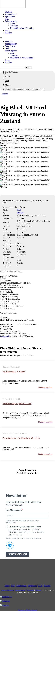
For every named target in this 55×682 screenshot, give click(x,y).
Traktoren (14, 26)
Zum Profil (4, 336)
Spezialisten (10, 16)
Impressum (32, 585)
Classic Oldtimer (11, 72)
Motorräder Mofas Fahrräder (21, 28)
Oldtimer (38, 590)
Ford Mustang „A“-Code (14, 371)
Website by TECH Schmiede (27, 610)
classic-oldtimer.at (7, 590)
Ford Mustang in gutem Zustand (17, 403)
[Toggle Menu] (1, 37)
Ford (19, 210)
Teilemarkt (30, 590)
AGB (40, 585)
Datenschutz (21, 585)
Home (7, 585)
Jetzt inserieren (11, 14)
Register (8, 33)
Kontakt (47, 585)
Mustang (20, 213)
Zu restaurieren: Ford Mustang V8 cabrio (21, 438)
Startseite (8, 12)
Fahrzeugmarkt (11, 21)
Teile (7, 19)
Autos (12, 23)
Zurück (5, 94)
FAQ (13, 585)
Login (7, 30)
